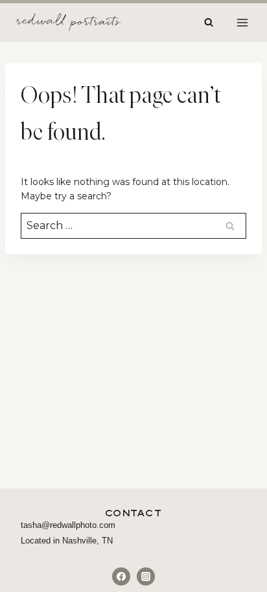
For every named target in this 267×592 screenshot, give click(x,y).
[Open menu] (242, 22)
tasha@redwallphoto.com (68, 525)
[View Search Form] (208, 22)
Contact (134, 513)
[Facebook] (121, 576)
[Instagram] (146, 576)
